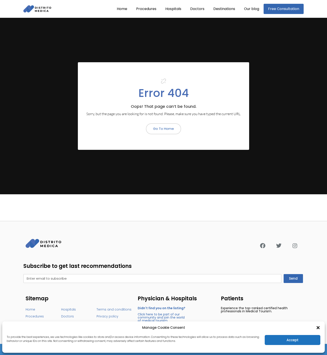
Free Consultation (283, 8)
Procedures (146, 8)
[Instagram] (294, 245)
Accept (293, 340)
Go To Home (163, 128)
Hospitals (173, 8)
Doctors (197, 8)
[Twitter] (278, 245)
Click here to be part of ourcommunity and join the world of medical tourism (161, 314)
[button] (318, 327)
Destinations (224, 8)
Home (122, 8)
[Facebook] (262, 245)
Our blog (251, 8)
